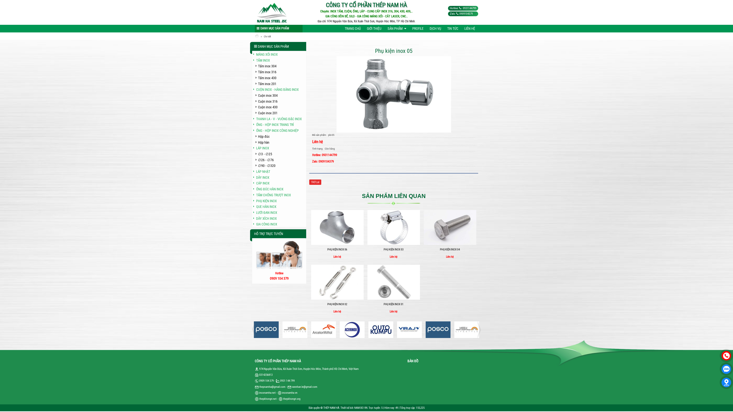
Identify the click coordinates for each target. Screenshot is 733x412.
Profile (418, 29)
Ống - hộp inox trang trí (275, 125)
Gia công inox (266, 224)
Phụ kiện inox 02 (337, 304)
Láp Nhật (263, 172)
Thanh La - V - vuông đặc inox (279, 119)
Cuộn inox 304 (268, 95)
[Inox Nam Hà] (283, 12)
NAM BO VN (360, 408)
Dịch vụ (435, 29)
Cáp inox (263, 183)
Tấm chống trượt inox (273, 195)
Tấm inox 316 (267, 72)
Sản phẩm (395, 29)
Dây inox (262, 177)
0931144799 (469, 8)
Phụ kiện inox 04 (450, 249)
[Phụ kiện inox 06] (337, 227)
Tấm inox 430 (267, 78)
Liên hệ (469, 29)
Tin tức (452, 29)
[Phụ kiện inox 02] (337, 282)
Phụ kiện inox (266, 201)
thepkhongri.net (268, 399)
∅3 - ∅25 (265, 154)
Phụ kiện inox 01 (394, 304)
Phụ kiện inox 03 (394, 249)
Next (478, 329)
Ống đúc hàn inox (269, 189)
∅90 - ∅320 (266, 166)
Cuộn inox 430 (268, 107)
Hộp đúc (264, 136)
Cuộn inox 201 (268, 113)
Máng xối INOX (267, 54)
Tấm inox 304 (267, 66)
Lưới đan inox (266, 213)
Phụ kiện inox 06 (337, 249)
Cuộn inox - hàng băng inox (277, 90)
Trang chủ (353, 29)
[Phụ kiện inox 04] (450, 227)
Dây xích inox (266, 218)
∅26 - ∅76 (266, 160)
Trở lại (315, 182)
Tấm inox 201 (267, 84)
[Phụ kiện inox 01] (393, 282)
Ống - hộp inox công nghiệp (277, 131)
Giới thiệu (374, 29)
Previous (255, 329)
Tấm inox (263, 60)
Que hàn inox (266, 207)
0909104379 (466, 13)
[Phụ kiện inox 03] (393, 227)
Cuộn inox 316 (268, 101)
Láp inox (262, 148)
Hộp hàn (263, 142)
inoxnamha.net (267, 392)
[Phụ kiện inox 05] (394, 94)
